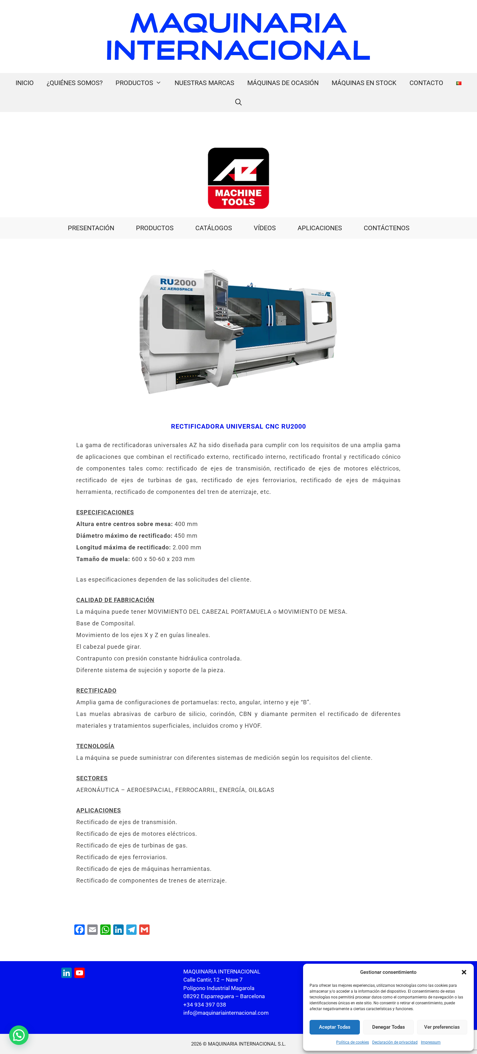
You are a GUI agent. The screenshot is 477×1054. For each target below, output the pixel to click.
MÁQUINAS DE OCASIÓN (283, 83)
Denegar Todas (388, 1027)
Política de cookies (352, 1042)
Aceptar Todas (334, 1027)
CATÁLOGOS (213, 228)
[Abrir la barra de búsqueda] (238, 102)
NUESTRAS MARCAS (204, 83)
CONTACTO (426, 83)
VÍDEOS (265, 228)
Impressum (431, 1042)
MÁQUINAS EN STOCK (364, 83)
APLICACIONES (320, 228)
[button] (464, 972)
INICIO (25, 83)
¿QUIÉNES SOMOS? (75, 83)
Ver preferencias (442, 1027)
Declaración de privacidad (395, 1042)
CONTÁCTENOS (387, 228)
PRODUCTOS (134, 83)
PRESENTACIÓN (91, 228)
